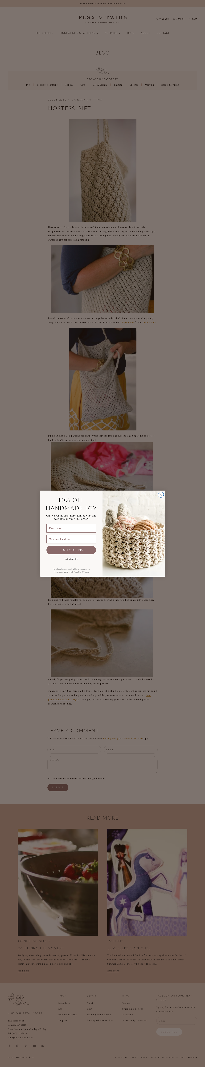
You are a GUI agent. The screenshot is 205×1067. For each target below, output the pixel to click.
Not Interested (71, 558)
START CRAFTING (71, 550)
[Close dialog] (161, 494)
